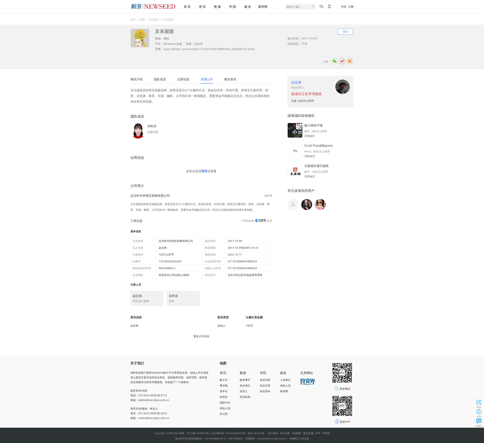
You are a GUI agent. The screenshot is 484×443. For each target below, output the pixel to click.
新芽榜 (262, 7)
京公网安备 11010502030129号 (229, 433)
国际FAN (225, 402)
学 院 (232, 7)
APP (318, 433)
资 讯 (202, 7)
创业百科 (265, 391)
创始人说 (225, 408)
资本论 (224, 391)
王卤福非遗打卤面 (316, 166)
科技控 (224, 397)
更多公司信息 (201, 336)
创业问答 (265, 380)
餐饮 (166, 38)
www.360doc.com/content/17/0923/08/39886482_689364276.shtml (209, 49)
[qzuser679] (320, 204)
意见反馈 (308, 433)
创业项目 (154, 19)
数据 (142, 19)
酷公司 (224, 380)
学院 (263, 373)
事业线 (224, 385)
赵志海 (296, 82)
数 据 (217, 7)
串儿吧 (224, 414)
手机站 (326, 433)
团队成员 (160, 79)
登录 (343, 6)
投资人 (244, 391)
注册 (351, 6)
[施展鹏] (306, 204)
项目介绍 (136, 79)
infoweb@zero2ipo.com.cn (272, 438)
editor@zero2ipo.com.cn (153, 400)
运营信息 (183, 79)
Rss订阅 (285, 433)
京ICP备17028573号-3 (199, 433)
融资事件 (245, 380)
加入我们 (273, 433)
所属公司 (207, 79)
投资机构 (245, 397)
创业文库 (265, 385)
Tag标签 (296, 433)
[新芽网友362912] (293, 204)
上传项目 (285, 380)
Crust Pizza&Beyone (318, 145)
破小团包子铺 (313, 125)
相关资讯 (230, 79)
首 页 (187, 7)
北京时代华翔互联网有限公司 (150, 196)
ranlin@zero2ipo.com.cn (153, 418)
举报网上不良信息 (299, 438)
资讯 (223, 373)
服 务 (247, 7)
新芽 (133, 19)
